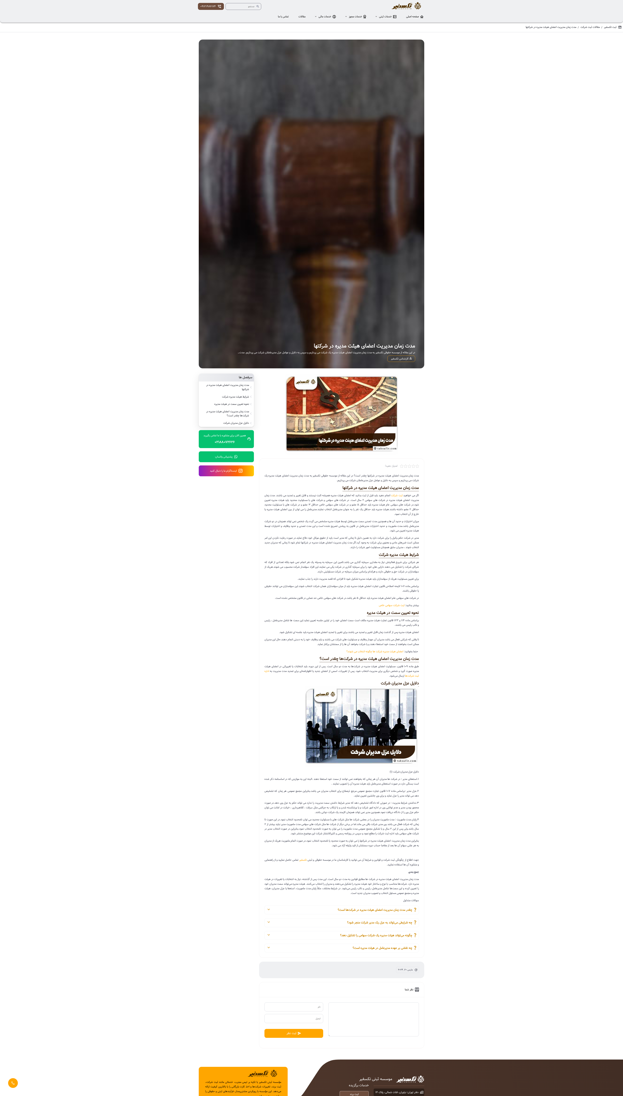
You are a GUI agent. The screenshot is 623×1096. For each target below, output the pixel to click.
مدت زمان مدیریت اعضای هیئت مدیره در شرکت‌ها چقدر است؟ (227, 414)
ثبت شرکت (397, 495)
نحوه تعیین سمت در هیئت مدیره (231, 404)
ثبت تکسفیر (610, 27)
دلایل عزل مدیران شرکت (236, 423)
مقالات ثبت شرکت (590, 27)
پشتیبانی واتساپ (223, 457)
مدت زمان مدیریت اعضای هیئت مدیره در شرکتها (227, 387)
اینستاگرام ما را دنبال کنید (223, 471)
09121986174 (208, 6)
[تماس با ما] (13, 1083)
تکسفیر (303, 860)
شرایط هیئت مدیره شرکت (235, 397)
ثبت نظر (291, 1033)
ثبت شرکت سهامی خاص (392, 605)
